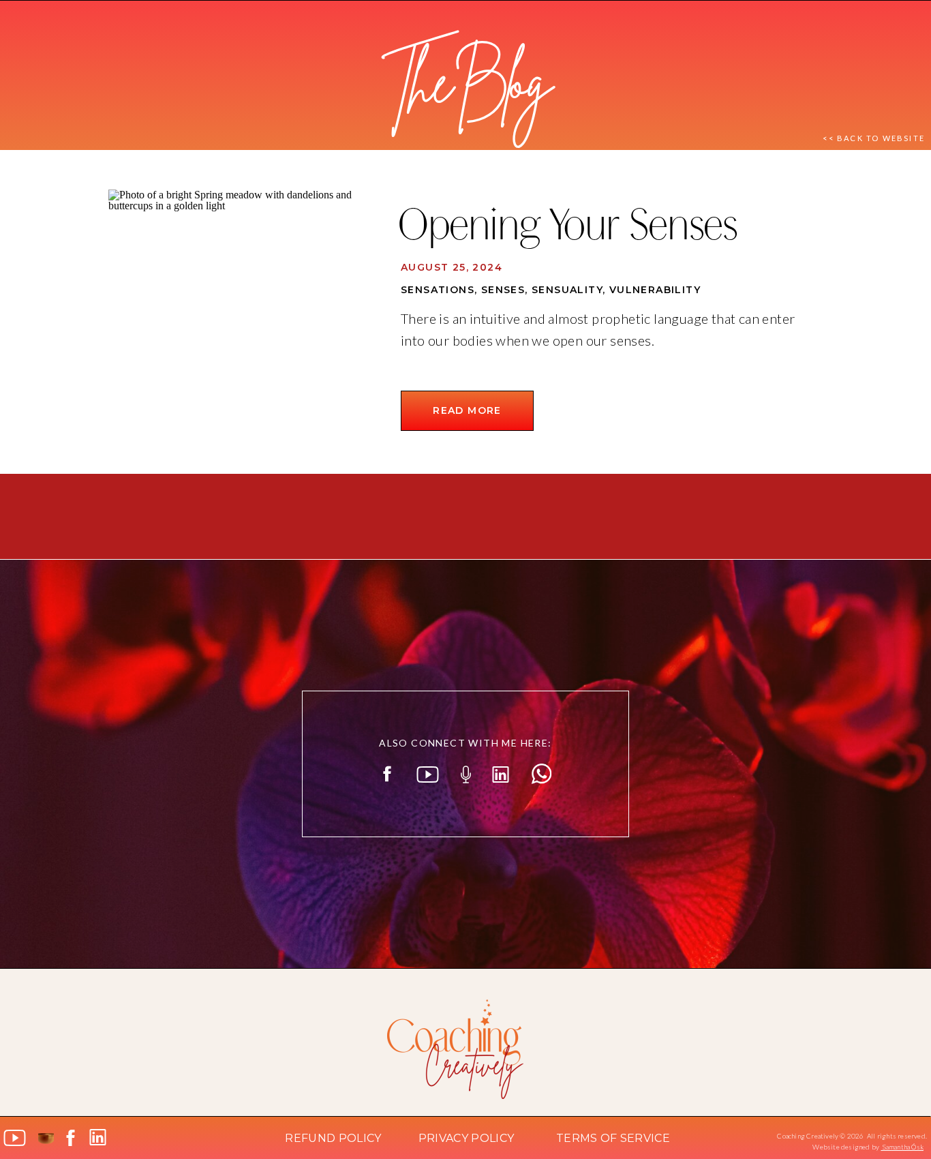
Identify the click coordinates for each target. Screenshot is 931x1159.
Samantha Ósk (902, 1147)
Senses (503, 290)
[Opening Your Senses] (239, 321)
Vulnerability (655, 290)
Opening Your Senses (566, 229)
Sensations (437, 290)
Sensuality (567, 290)
